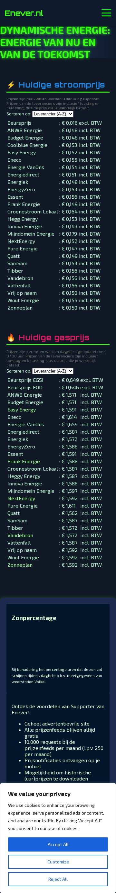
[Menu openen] (106, 12)
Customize (58, 861)
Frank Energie (23, 461)
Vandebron (20, 535)
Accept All (58, 844)
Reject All (58, 879)
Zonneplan (20, 565)
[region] (58, 838)
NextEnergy (21, 498)
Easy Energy (21, 409)
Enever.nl (24, 12)
